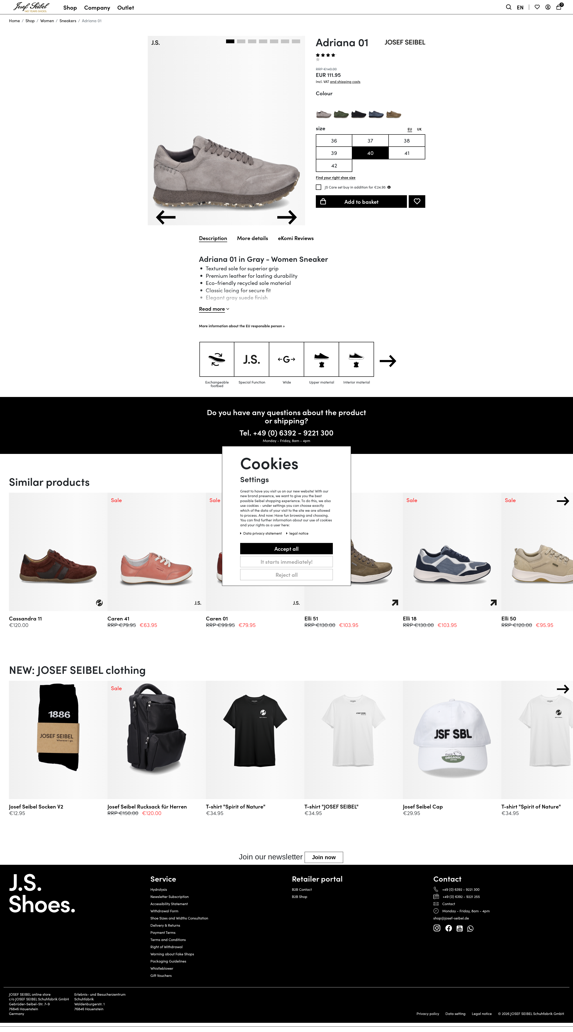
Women (47, 20)
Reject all (287, 574)
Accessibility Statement (169, 903)
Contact (448, 903)
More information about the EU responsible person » (242, 325)
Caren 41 (118, 618)
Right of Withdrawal (166, 946)
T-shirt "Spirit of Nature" (235, 806)
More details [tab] (252, 237)
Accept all (286, 548)
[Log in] (548, 7)
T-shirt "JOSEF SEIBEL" (331, 806)
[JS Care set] (389, 187)
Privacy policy (428, 1013)
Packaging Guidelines (168, 961)
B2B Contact (302, 889)
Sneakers (68, 20)
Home (14, 20)
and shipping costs (345, 81)
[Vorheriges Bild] (165, 217)
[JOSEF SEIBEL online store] (31, 6)
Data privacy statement (263, 533)
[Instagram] (436, 928)
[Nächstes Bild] (287, 217)
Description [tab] (213, 237)
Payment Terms (162, 932)
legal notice (298, 533)
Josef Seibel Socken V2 (36, 806)
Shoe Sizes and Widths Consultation (179, 918)
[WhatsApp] (470, 928)
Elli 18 (410, 618)
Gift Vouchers (161, 975)
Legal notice (482, 1013)
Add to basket (361, 201)
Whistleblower (161, 968)
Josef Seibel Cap (423, 806)
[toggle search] (508, 7)
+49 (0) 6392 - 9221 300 (293, 432)
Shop (30, 20)
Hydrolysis (158, 889)
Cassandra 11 (25, 618)
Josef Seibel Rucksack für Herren (147, 806)
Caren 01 (217, 618)
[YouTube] (460, 928)
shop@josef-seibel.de (451, 918)
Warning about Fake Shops (172, 954)
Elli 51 (311, 618)
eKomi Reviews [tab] (296, 237)
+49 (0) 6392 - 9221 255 (461, 896)
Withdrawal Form (164, 910)
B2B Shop (299, 896)
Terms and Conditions (168, 939)
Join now (324, 857)
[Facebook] (448, 928)
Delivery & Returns (165, 925)
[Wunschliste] (537, 7)
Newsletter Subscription (169, 896)
